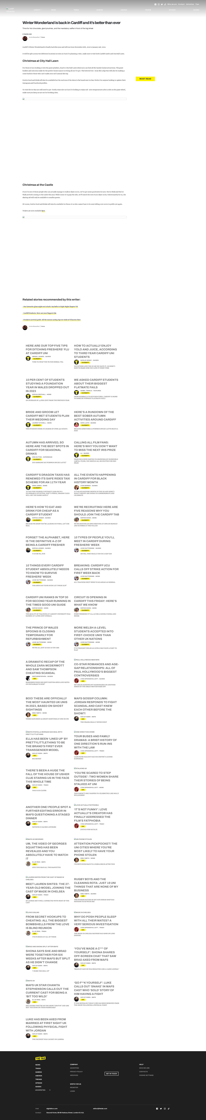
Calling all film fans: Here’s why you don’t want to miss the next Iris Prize (95, 446)
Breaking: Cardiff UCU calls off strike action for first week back (96, 569)
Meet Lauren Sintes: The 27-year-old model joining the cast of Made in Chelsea (48, 887)
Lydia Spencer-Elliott (89, 679)
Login (72, 1091)
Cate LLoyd (84, 423)
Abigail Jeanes (38, 356)
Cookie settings (146, 1075)
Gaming (100, 10)
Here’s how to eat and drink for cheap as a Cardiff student (43, 510)
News (53, 10)
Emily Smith (36, 713)
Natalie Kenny (86, 360)
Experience (47, 457)
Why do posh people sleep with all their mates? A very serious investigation (96, 920)
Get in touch (111, 1074)
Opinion (172, 10)
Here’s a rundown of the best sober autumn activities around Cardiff (95, 416)
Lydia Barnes (85, 485)
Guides (196, 10)
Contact (181, 4)
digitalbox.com (51, 1108)
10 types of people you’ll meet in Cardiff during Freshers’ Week (94, 541)
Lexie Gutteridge (87, 548)
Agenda (124, 10)
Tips (197, 4)
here (43, 211)
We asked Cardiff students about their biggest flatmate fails (96, 383)
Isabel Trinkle (86, 390)
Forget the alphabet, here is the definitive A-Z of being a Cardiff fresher (48, 541)
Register (74, 1087)
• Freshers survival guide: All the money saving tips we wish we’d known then (52, 320)
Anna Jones (37, 485)
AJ (81, 453)
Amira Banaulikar (34, 37)
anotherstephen (39, 676)
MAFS (94, 717)
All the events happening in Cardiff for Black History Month (95, 478)
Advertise (190, 4)
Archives (74, 1075)
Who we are (172, 4)
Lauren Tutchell (39, 423)
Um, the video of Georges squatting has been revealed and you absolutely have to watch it (47, 851)
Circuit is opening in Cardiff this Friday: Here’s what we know (95, 601)
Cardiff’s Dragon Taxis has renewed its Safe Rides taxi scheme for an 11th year (48, 478)
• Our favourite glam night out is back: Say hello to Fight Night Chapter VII (50, 307)
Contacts (143, 1071)
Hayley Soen (85, 717)
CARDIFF (36, 359)
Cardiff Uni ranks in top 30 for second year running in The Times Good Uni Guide (48, 601)
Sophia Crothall (39, 394)
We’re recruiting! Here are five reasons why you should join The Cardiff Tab (96, 510)
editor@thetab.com (100, 1108)
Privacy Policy (76, 1071)
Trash (76, 10)
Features (97, 390)
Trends (148, 10)
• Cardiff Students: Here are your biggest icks (39, 313)
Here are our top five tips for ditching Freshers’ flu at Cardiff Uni (47, 349)
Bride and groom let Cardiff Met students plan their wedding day (47, 416)
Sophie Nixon (85, 518)
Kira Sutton (37, 457)
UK (34, 678)
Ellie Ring (36, 862)
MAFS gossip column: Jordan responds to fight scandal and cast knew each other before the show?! (95, 706)
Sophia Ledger (38, 518)
